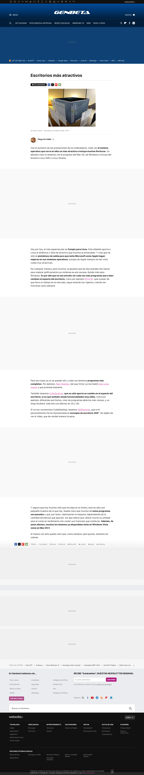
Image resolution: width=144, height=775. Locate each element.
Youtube (92, 697)
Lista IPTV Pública (110, 665)
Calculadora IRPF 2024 (92, 665)
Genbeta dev (57, 684)
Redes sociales (15, 689)
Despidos (51, 60)
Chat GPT (29, 665)
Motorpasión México (87, 755)
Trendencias (106, 728)
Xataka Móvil (14, 731)
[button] (45, 139)
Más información (88, 773)
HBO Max (121, 60)
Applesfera (13, 734)
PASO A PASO (99, 23)
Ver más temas (16, 698)
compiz (83, 544)
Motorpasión (87, 728)
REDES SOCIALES (62, 23)
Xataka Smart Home (16, 737)
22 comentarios (39, 85)
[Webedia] (16, 716)
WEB (89, 23)
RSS (102, 697)
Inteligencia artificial (60, 680)
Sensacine (50, 728)
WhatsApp (35, 693)
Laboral (34, 689)
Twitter (121, 23)
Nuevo (128, 15)
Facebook (129, 23)
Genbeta (72, 12)
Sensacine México (53, 755)
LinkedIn (111, 697)
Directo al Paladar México (71, 755)
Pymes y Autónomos (124, 732)
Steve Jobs (41, 60)
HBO (113, 60)
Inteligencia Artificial (60, 693)
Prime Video (104, 60)
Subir (128, 717)
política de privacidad (104, 684)
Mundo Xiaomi (15, 740)
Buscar (130, 708)
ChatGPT (31, 60)
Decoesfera (106, 731)
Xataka (12, 728)
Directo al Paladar (71, 728)
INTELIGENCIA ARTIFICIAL (40, 23)
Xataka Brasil (14, 758)
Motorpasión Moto (90, 731)
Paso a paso (14, 680)
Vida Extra (31, 731)
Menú (15, 15)
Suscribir (111, 680)
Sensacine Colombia (50, 758)
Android (83, 60)
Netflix (12, 693)
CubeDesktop (56, 393)
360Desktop (84, 409)
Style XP (89, 279)
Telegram (133, 23)
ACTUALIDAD (21, 23)
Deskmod (61, 544)
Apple (92, 544)
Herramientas (14, 684)
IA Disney (39, 665)
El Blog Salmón (125, 728)
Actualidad (43, 544)
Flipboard (125, 23)
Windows (52, 544)
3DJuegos (31, 728)
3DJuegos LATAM (34, 755)
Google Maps (63, 60)
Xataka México (15, 755)
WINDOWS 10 (78, 23)
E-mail (59, 84)
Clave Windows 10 (52, 665)
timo (54, 689)
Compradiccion (107, 734)
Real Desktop (62, 384)
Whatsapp (93, 60)
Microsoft (74, 60)
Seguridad (35, 684)
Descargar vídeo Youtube (72, 665)
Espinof (49, 731)
